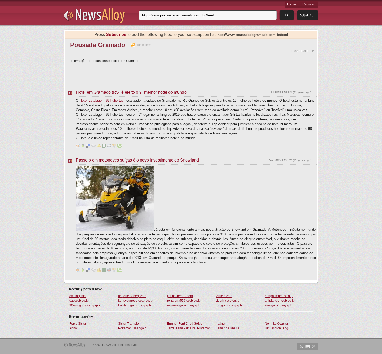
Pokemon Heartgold (132, 328)
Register (308, 4)
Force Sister (77, 323)
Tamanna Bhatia (227, 328)
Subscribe (116, 34)
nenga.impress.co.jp (279, 296)
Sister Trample (128, 323)
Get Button (307, 346)
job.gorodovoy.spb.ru (231, 305)
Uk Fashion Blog (276, 328)
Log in (291, 4)
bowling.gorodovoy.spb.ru (136, 305)
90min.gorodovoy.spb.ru (86, 305)
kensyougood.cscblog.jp (135, 300)
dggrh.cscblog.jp (227, 300)
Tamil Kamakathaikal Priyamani (189, 328)
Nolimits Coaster (276, 323)
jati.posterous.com (180, 296)
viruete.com (224, 296)
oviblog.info (77, 296)
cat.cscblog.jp (79, 300)
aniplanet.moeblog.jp (280, 300)
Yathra (220, 323)
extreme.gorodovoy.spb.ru (185, 305)
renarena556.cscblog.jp (184, 300)
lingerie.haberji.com (132, 296)
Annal (73, 328)
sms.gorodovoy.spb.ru (280, 305)
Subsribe (307, 15)
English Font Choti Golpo (184, 323)
